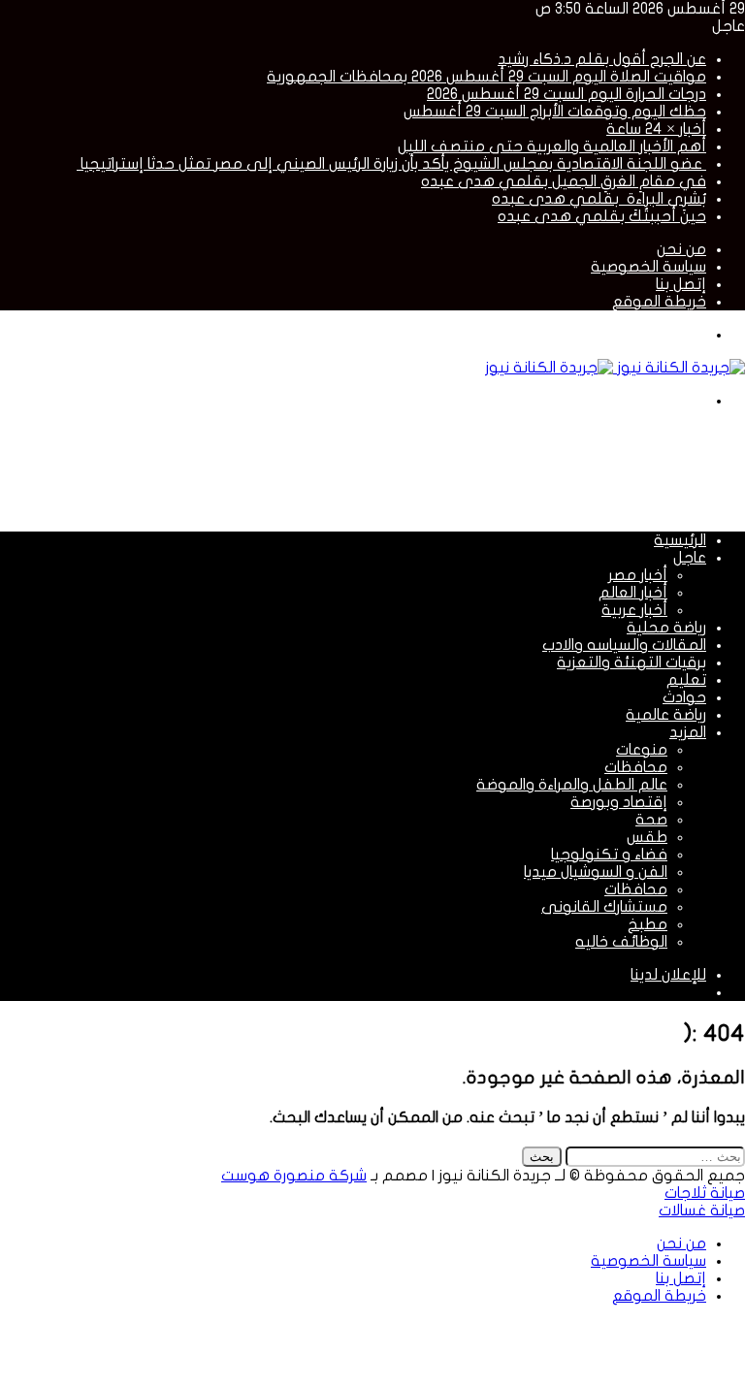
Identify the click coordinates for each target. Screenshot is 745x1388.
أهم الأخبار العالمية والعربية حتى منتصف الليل (552, 146)
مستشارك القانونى (604, 907)
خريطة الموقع (659, 301)
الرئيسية (680, 540)
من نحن (681, 249)
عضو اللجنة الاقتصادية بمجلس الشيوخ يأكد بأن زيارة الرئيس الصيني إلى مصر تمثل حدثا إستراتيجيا (391, 164)
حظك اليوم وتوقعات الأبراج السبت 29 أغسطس (555, 111)
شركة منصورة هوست (294, 1175)
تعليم (686, 680)
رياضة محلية (666, 627)
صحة (651, 819)
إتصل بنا (681, 284)
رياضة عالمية (666, 715)
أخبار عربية (634, 610)
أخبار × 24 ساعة (656, 129)
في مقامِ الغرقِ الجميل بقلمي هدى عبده (563, 181)
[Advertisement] (392, 468)
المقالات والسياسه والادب (624, 645)
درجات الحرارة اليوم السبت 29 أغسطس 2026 (566, 94)
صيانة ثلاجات (704, 1193)
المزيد (687, 732)
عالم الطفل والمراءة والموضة (571, 784)
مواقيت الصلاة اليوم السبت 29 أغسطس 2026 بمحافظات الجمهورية (486, 76)
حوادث (684, 697)
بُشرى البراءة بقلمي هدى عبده (599, 199)
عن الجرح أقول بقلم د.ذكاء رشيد (602, 59)
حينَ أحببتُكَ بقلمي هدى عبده (602, 216)
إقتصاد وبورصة (618, 802)
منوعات (641, 750)
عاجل (689, 557)
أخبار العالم (633, 592)
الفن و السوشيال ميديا (595, 872)
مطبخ (647, 924)
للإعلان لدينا (668, 975)
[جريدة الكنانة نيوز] (615, 367)
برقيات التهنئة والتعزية (631, 662)
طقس (647, 837)
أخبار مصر (637, 575)
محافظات (635, 767)
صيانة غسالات (702, 1210)
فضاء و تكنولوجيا (609, 854)
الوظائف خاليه (621, 942)
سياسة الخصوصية (648, 266)
